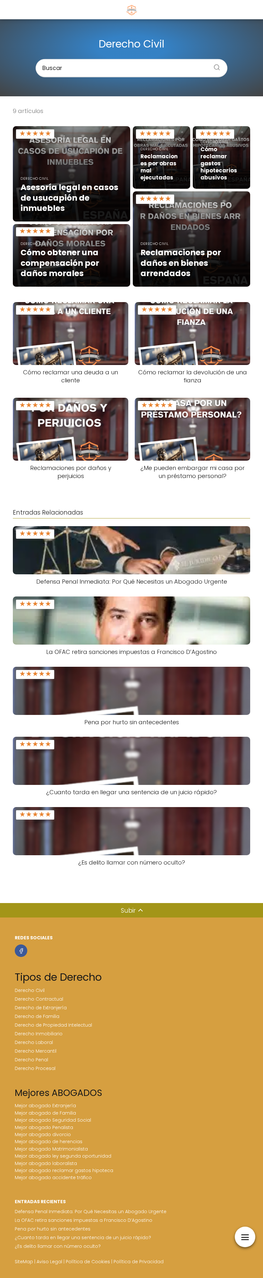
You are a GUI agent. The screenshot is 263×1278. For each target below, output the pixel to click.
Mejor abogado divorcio (43, 1134)
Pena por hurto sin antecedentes (52, 1229)
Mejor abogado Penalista (44, 1127)
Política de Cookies (88, 1261)
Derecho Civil (30, 990)
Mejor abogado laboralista (46, 1163)
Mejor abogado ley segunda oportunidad (63, 1156)
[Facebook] (21, 950)
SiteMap (24, 1261)
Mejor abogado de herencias (48, 1141)
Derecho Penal (31, 1059)
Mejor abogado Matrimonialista (51, 1149)
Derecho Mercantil (35, 1051)
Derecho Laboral (34, 1042)
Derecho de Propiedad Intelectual (53, 1025)
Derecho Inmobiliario (39, 1033)
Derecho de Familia (37, 1016)
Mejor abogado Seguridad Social (53, 1120)
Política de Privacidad (139, 1261)
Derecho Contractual (39, 999)
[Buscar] (214, 65)
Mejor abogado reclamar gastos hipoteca (64, 1170)
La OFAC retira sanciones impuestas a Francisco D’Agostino (83, 1220)
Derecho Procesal (35, 1068)
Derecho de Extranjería (41, 1007)
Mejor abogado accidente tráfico (53, 1177)
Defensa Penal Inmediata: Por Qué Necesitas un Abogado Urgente (90, 1211)
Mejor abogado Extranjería (45, 1105)
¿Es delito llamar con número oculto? (58, 1246)
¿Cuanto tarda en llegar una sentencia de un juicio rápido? (83, 1237)
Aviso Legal (49, 1261)
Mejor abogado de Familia (45, 1113)
